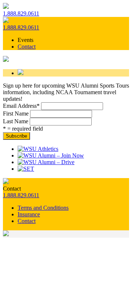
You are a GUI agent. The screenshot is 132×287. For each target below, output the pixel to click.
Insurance (29, 214)
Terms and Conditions (43, 208)
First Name (16, 113)
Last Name (15, 121)
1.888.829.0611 (21, 13)
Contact (27, 46)
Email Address (21, 106)
